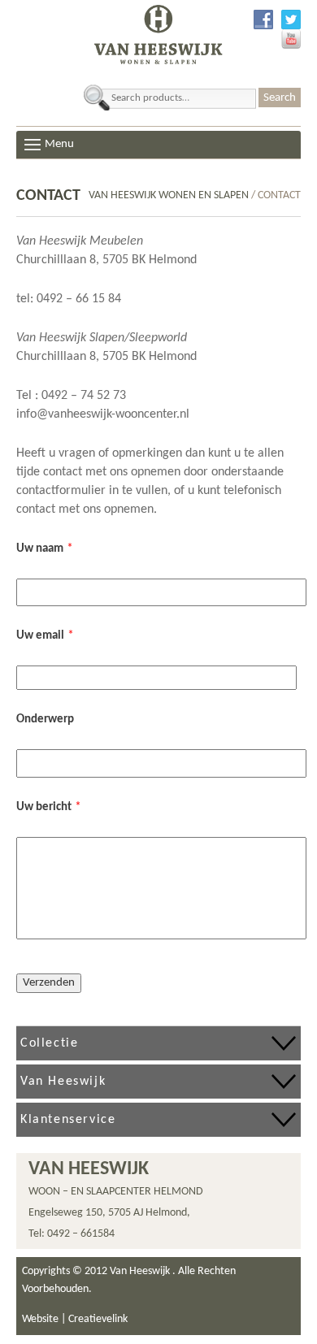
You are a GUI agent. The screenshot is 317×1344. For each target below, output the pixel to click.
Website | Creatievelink (75, 1319)
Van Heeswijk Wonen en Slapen (169, 195)
